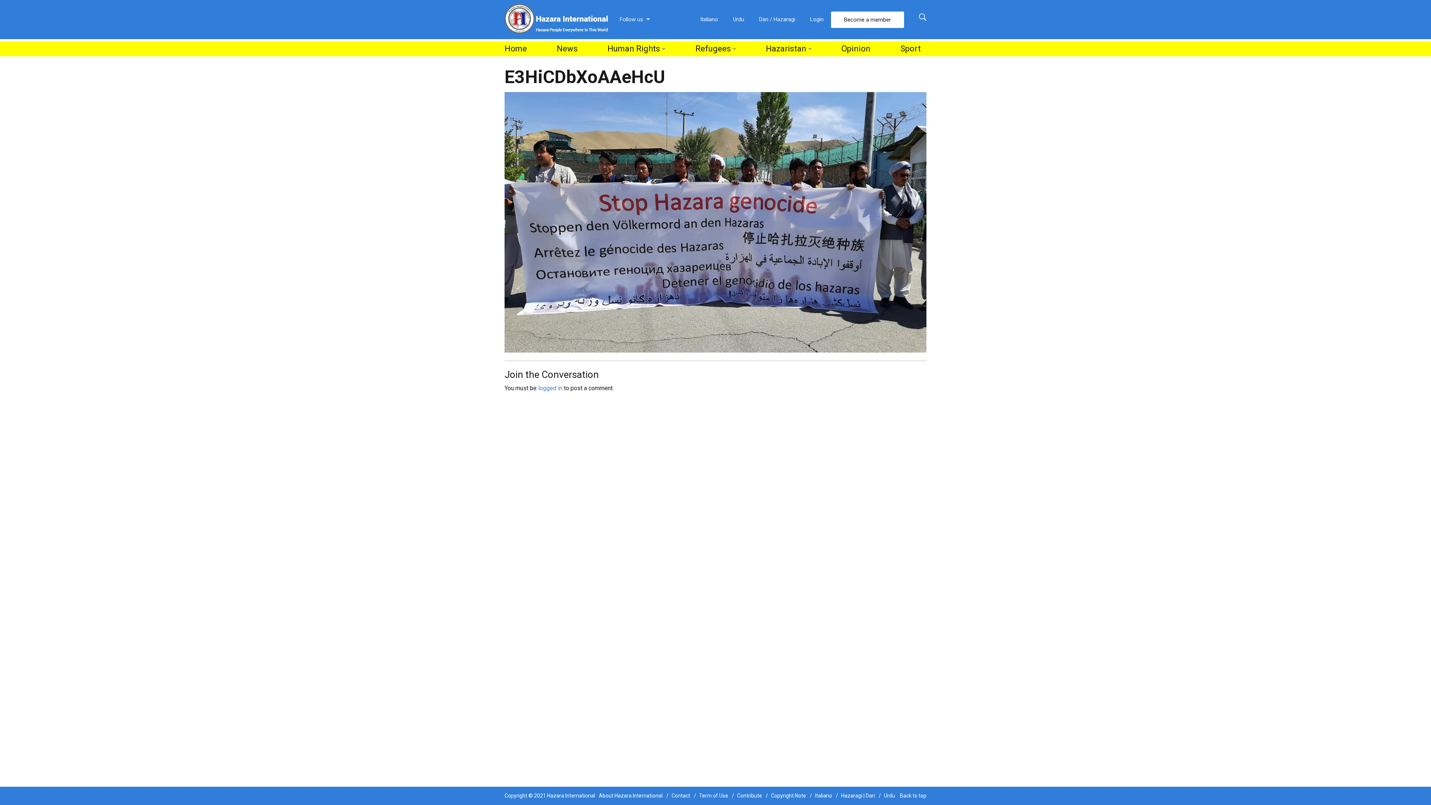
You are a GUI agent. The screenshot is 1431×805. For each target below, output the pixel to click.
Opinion (856, 48)
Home (516, 48)
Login (817, 19)
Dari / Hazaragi (777, 19)
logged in (550, 388)
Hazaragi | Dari (858, 796)
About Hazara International (631, 796)
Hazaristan (786, 48)
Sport (910, 48)
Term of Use (713, 796)
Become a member (867, 19)
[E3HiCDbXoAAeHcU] (715, 221)
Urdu (738, 19)
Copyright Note (788, 796)
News (567, 48)
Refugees (713, 48)
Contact (681, 796)
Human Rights (633, 48)
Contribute (749, 796)
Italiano (709, 19)
